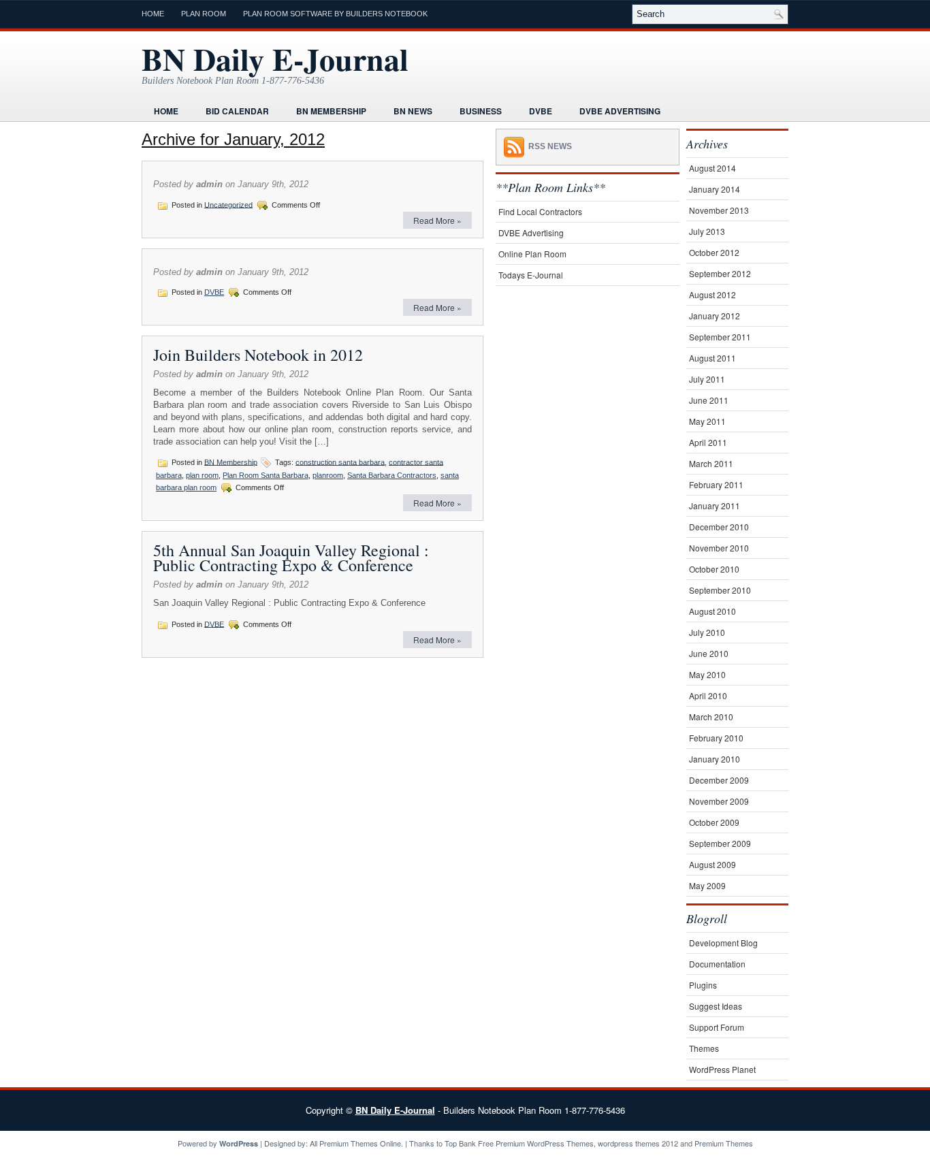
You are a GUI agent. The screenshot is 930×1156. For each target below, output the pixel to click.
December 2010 (719, 526)
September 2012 (720, 273)
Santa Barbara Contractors (391, 475)
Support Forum (716, 1027)
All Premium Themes (344, 1143)
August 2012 (712, 294)
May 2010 (707, 674)
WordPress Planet (722, 1069)
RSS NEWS (550, 146)
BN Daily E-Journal (275, 59)
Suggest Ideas (715, 1006)
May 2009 (707, 885)
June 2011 (708, 400)
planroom (327, 475)
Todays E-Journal (530, 274)
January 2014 (714, 189)
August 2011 (712, 358)
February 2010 (716, 737)
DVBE (540, 111)
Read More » (437, 220)
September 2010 (720, 590)
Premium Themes (723, 1143)
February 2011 (716, 484)
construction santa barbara (340, 461)
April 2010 (708, 695)
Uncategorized (228, 204)
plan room (202, 475)
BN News (413, 111)
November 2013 (719, 210)
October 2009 (714, 822)
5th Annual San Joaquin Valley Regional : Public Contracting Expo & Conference (291, 557)
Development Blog (723, 942)
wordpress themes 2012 (638, 1143)
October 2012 (714, 252)
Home (153, 14)
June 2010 (708, 653)
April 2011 (708, 442)
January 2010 (714, 759)
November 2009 (719, 801)
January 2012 (714, 315)
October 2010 (714, 569)
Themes (704, 1048)
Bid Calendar (237, 111)
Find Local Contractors (540, 211)
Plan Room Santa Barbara (265, 475)
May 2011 (707, 421)
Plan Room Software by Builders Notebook (335, 14)
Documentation (717, 963)
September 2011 (720, 336)
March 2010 (711, 716)
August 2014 (712, 168)
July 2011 (707, 379)
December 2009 (719, 780)
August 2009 (712, 864)
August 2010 (712, 611)
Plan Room (203, 14)
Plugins (703, 985)
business (481, 111)
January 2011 (714, 505)
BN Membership (331, 111)
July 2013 (707, 231)
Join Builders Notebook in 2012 (258, 355)
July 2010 (707, 632)
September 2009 (720, 843)
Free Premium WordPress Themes (536, 1143)
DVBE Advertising (619, 111)
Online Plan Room (532, 253)
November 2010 (719, 547)
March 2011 (711, 463)
